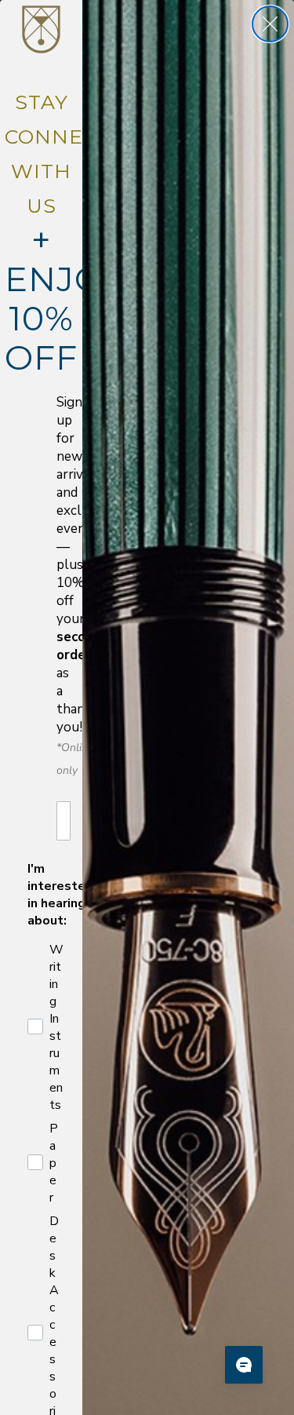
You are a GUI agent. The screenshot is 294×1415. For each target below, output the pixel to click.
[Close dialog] (270, 24)
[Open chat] (244, 1365)
